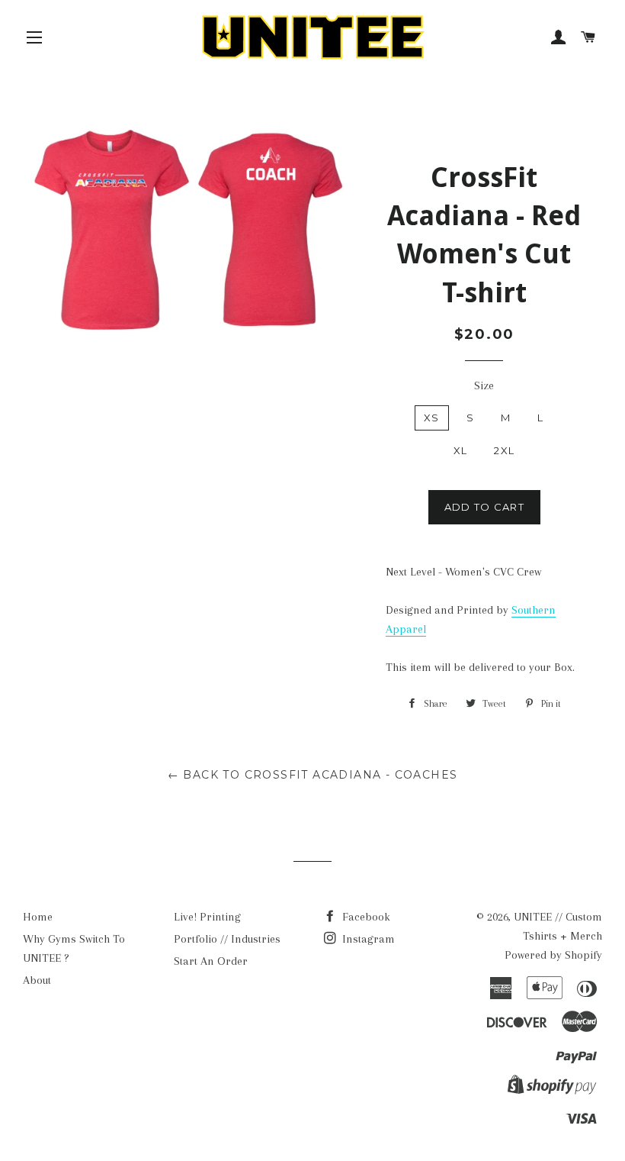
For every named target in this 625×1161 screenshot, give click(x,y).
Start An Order (211, 961)
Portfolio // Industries (227, 939)
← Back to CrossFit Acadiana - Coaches (313, 775)
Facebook (364, 917)
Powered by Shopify (553, 955)
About (37, 980)
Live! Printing (207, 917)
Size (484, 385)
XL (461, 450)
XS (432, 417)
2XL (504, 450)
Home (38, 917)
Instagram (367, 939)
